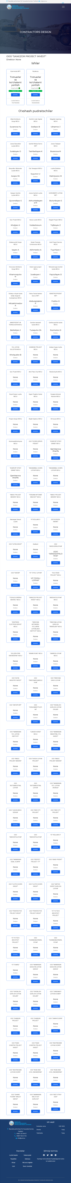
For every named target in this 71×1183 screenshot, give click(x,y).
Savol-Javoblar (27, 1166)
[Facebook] (44, 1155)
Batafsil (15, 94)
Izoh (13, 1166)
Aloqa (13, 1162)
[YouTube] (52, 1155)
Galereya (27, 1159)
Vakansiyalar (27, 1155)
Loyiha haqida (13, 1155)
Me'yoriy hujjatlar (27, 1162)
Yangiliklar (13, 1159)
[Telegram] (55, 1155)
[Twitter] (48, 1155)
